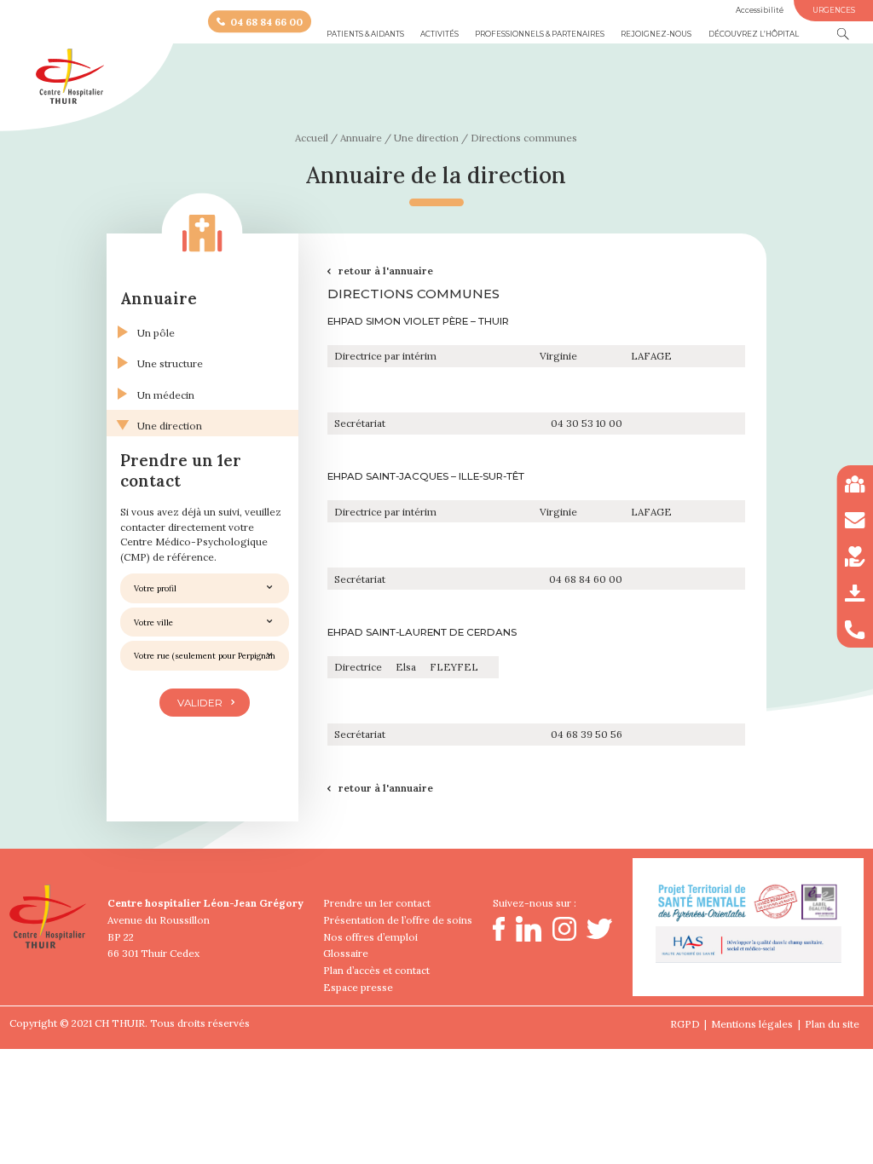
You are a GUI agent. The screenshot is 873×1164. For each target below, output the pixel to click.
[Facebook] (499, 937)
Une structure (170, 363)
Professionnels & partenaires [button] (539, 34)
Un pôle (156, 332)
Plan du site (832, 1023)
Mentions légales (752, 1023)
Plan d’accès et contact (376, 970)
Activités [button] (439, 34)
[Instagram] (564, 937)
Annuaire (158, 298)
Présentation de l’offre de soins (397, 919)
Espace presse (358, 987)
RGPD (685, 1023)
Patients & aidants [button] (365, 34)
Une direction (169, 425)
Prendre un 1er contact (377, 902)
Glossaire (345, 953)
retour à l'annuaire (385, 270)
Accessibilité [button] (759, 10)
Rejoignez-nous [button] (656, 34)
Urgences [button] (833, 10)
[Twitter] (599, 935)
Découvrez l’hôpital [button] (753, 34)
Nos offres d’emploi (370, 937)
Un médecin (165, 395)
